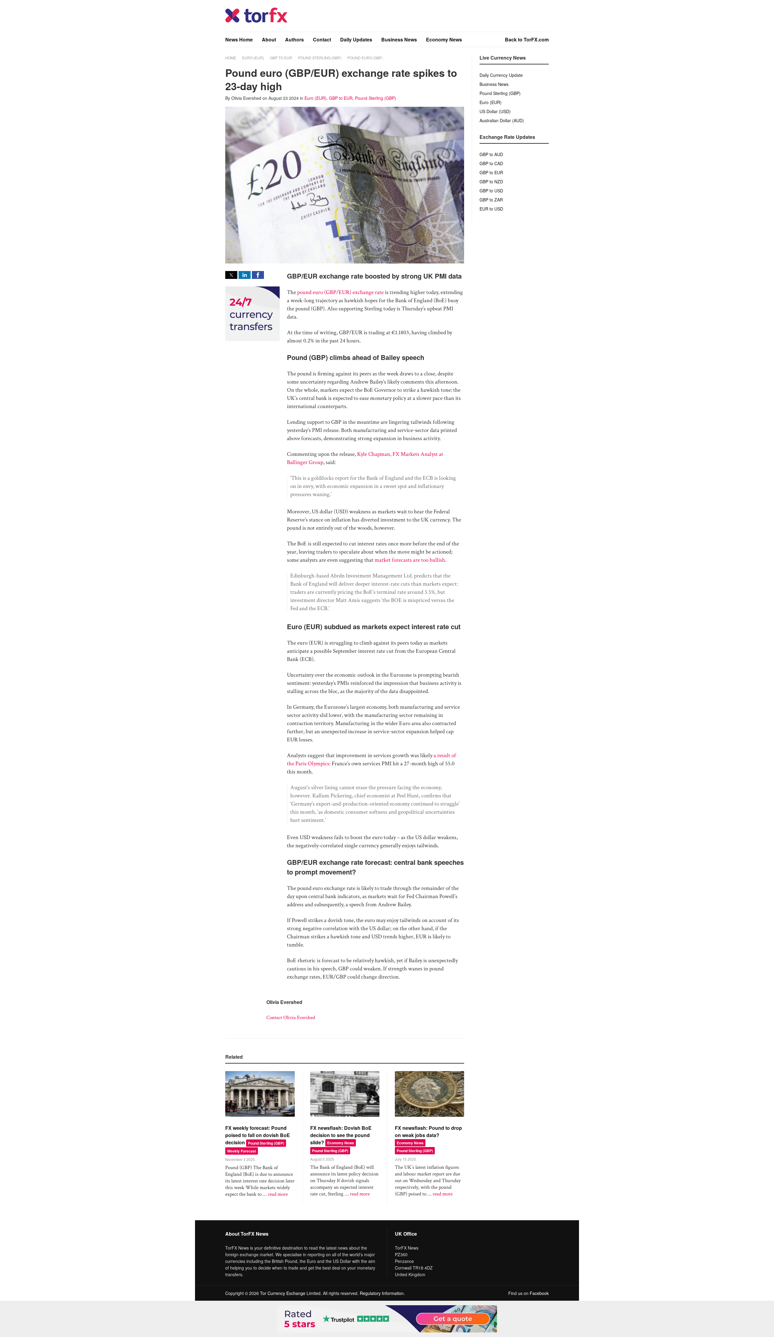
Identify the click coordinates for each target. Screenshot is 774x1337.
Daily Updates (356, 39)
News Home (239, 39)
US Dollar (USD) (495, 111)
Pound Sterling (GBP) (319, 57)
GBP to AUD (491, 154)
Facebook (539, 1293)
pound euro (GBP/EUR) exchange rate (340, 292)
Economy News (444, 39)
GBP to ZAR (491, 200)
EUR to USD (491, 209)
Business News (399, 39)
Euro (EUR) (253, 57)
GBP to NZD (491, 181)
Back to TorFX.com (527, 39)
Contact (322, 39)
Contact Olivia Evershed (290, 1017)
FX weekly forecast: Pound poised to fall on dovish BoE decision (257, 1135)
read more (278, 1194)
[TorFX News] (256, 21)
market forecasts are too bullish (410, 560)
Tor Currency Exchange (282, 1293)
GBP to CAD (491, 163)
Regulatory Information (382, 1293)
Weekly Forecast (241, 1151)
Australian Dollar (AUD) (502, 120)
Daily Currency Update (501, 75)
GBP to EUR (281, 57)
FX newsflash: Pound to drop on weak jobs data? (428, 1131)
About (269, 39)
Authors (294, 39)
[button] (231, 275)
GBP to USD (491, 191)
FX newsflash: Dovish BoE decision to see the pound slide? (341, 1135)
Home (230, 57)
